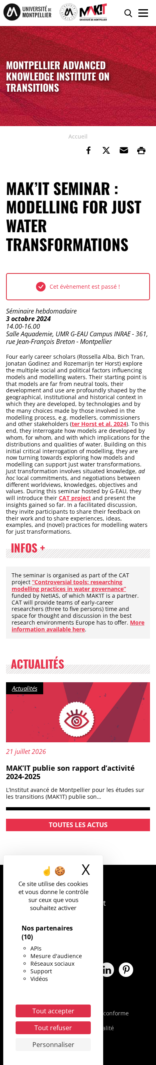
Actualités (24, 688)
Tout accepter (53, 1011)
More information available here (78, 626)
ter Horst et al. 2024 (99, 424)
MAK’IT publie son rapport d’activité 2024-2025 (70, 772)
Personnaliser (53, 1044)
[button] (123, 150)
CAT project (75, 498)
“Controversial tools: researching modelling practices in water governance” (69, 585)
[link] (88, 150)
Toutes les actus (78, 824)
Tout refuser (53, 1027)
